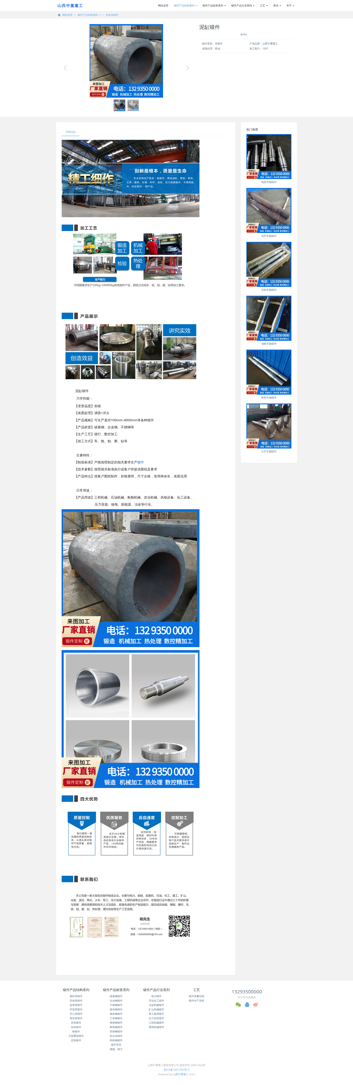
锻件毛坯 (116, 1044)
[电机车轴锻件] (268, 156)
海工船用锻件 (156, 1013)
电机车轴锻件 (269, 182)
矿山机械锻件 (156, 1009)
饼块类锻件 (76, 1018)
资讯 (276, 5)
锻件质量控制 (196, 996)
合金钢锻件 (116, 1000)
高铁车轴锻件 (269, 289)
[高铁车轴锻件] (268, 264)
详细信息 (70, 132)
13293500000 (247, 991)
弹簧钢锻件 (116, 1022)
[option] (126, 61)
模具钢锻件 (116, 1009)
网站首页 (163, 5)
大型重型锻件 (76, 1036)
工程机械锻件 (156, 1022)
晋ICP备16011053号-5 (177, 1069)
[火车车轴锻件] (268, 426)
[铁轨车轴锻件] (268, 372)
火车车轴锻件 (269, 451)
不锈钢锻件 (116, 1005)
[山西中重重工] (70, 5)
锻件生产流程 (196, 1000)
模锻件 (76, 1031)
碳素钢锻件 (116, 996)
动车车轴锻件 (269, 236)
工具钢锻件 (116, 1018)
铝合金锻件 (116, 1036)
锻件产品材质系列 (213, 5)
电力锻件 (156, 996)
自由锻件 (76, 1027)
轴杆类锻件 (76, 996)
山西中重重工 (180, 1074)
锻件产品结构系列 (184, 5)
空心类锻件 (76, 1013)
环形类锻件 (76, 1009)
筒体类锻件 (112, 15)
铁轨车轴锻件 (269, 397)
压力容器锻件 (156, 1018)
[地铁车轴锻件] (268, 318)
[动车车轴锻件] (268, 210)
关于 (289, 5)
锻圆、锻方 (116, 1049)
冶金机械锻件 (156, 1005)
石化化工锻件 (156, 1000)
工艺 (263, 5)
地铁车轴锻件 (269, 343)
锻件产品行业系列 (242, 5)
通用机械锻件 (156, 1027)
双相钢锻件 (116, 1031)
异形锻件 (76, 1022)
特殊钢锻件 (116, 1040)
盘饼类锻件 (76, 1005)
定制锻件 (76, 1040)
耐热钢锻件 (116, 1027)
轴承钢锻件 (116, 1013)
